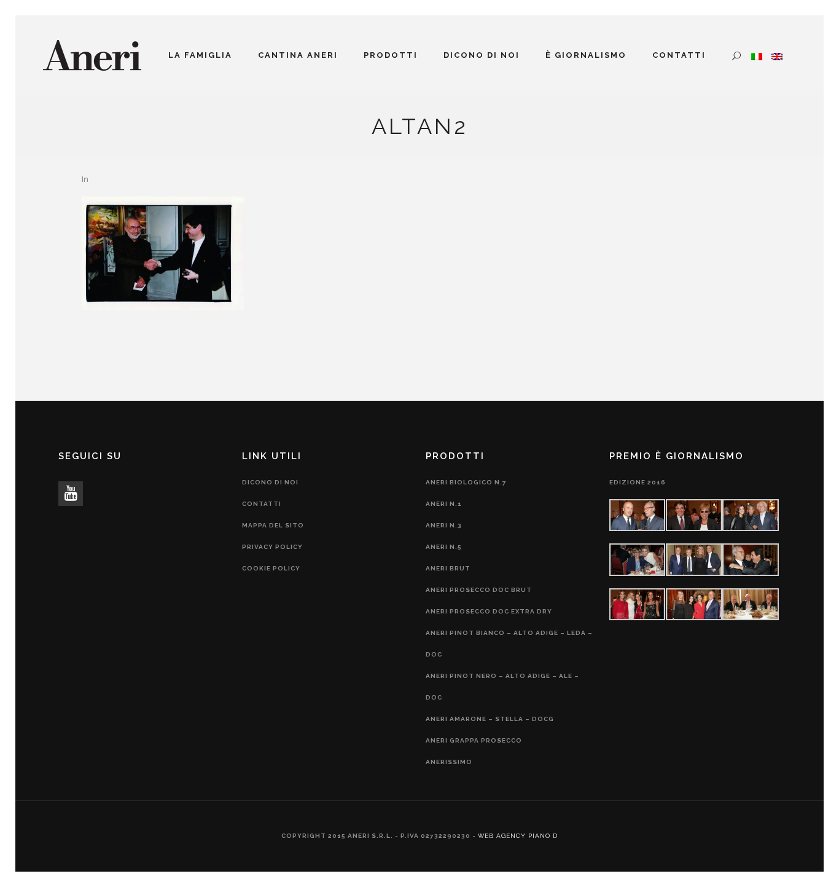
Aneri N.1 (444, 503)
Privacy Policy (272, 546)
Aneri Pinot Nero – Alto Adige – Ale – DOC (502, 686)
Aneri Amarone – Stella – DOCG (490, 719)
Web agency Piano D (518, 835)
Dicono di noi (270, 482)
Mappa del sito (273, 525)
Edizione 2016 (637, 482)
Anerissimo (449, 762)
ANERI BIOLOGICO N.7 (466, 482)
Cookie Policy (271, 568)
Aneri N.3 (444, 525)
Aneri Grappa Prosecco (474, 740)
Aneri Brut (448, 568)
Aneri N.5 (444, 546)
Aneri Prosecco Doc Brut (479, 589)
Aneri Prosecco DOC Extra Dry (489, 611)
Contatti (261, 503)
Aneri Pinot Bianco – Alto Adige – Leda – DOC (509, 643)
